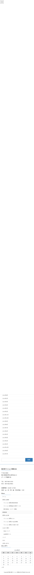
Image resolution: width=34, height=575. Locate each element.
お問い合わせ (5, 543)
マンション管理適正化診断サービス (12, 506)
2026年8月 (5, 395)
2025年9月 (5, 401)
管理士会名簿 (5, 515)
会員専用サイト (7, 534)
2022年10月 (5, 447)
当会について (7, 531)
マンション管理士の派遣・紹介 (11, 524)
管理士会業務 (5, 499)
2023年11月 (5, 414)
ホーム (4, 496)
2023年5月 (5, 434)
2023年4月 (5, 437)
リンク (4, 537)
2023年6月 (5, 431)
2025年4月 (5, 405)
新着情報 (4, 512)
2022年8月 (5, 450)
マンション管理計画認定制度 (11, 502)
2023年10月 (5, 418)
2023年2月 (5, 444)
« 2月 (2, 567)
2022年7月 (5, 454)
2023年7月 (5, 428)
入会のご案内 (5, 528)
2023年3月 (5, 441)
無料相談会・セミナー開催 (10, 509)
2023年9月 (5, 421)
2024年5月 (5, 408)
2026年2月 (5, 398)
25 (12, 562)
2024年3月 (5, 411)
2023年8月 (5, 424)
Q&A (3, 540)
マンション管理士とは (9, 518)
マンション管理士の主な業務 (11, 521)
